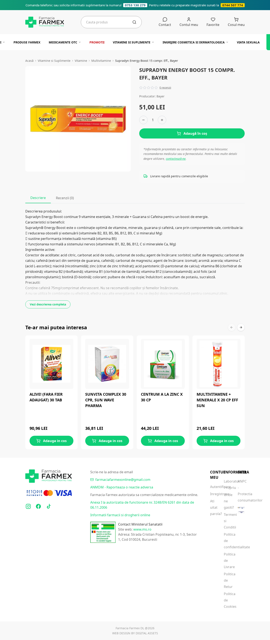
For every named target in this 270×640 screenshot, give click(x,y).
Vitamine (81, 61)
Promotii (96, 42)
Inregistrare (213, 494)
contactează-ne (176, 159)
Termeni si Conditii (227, 521)
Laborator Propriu (227, 484)
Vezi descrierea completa (48, 304)
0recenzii (165, 87)
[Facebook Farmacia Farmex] (38, 506)
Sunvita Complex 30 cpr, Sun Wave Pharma (105, 400)
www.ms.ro (142, 529)
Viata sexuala (248, 42)
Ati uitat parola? (213, 507)
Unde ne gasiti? (227, 501)
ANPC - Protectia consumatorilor (241, 491)
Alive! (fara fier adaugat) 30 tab (46, 397)
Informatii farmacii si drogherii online (120, 515)
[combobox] (109, 22)
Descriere (38, 197)
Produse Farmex (27, 42)
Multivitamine (101, 61)
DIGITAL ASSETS (147, 633)
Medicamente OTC (63, 42)
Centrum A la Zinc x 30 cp (162, 397)
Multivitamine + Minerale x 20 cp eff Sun (217, 400)
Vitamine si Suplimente (131, 42)
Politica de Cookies (227, 600)
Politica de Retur (227, 580)
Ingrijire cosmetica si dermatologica (194, 42)
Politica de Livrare (227, 560)
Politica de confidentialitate (227, 540)
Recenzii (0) (65, 198)
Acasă (29, 61)
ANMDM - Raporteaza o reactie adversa (121, 487)
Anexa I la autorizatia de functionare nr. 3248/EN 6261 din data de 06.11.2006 (142, 505)
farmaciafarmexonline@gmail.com (122, 479)
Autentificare (213, 486)
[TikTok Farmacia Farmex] (48, 506)
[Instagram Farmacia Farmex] (28, 506)
